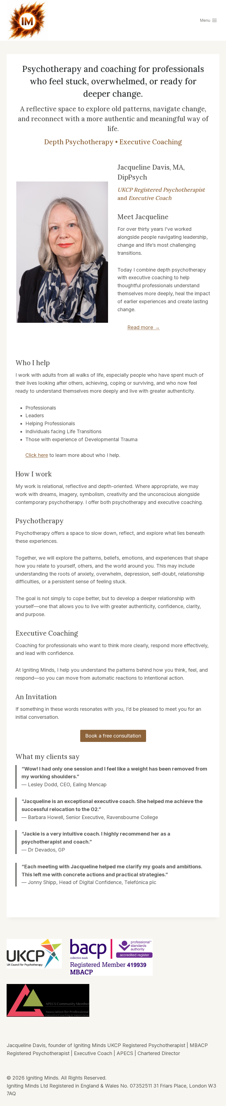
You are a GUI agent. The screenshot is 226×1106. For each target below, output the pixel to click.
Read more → (143, 327)
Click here (36, 455)
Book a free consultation (113, 736)
